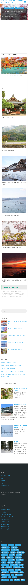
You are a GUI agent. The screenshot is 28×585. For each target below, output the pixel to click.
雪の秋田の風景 (5, 579)
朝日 (3, 567)
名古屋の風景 (14, 547)
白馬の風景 (4, 569)
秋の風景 (4, 296)
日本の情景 (4, 512)
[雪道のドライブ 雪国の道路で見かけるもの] (7, 430)
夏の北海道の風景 (5, 549)
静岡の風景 (16, 579)
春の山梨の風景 (13, 564)
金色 (9, 577)
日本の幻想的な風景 (6, 514)
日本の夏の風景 (5, 524)
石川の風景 (17, 569)
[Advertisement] (14, 34)
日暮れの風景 (11, 559)
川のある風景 (9, 296)
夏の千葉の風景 (14, 549)
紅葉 (3, 294)
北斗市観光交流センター (20, 404)
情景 (2, 478)
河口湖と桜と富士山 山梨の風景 (16, 342)
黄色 (23, 294)
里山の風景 (4, 577)
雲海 (11, 579)
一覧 (2, 483)
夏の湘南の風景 (20, 552)
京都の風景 (15, 296)
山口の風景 (12, 554)
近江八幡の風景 (18, 574)
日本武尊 (4, 562)
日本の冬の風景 (5, 529)
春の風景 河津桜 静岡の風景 (15, 328)
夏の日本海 (12, 552)
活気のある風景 (17, 567)
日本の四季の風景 (9, 7)
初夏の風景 (17, 545)
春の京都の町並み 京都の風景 (15, 349)
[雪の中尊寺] (7, 447)
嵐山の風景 (12, 291)
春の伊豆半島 (10, 562)
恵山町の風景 (18, 557)
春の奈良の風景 (5, 564)
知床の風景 (11, 569)
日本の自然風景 (5, 519)
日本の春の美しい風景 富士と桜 (16, 335)
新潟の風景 (4, 559)
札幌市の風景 (8, 567)
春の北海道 (17, 562)
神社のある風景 (5, 572)
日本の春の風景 (5, 521)
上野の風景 (4, 545)
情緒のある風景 (17, 294)
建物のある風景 (10, 557)
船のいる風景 (6, 291)
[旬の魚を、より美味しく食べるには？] (7, 393)
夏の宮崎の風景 (5, 552)
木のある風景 (20, 291)
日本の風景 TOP (5, 485)
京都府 (20, 296)
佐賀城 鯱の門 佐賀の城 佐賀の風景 (11, 365)
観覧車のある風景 (5, 574)
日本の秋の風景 (19, 7)
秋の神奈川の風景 (14, 572)
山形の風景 (18, 554)
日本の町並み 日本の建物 (7, 516)
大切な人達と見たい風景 (19, 293)
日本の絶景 (4, 293)
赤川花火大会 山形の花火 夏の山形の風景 (12, 371)
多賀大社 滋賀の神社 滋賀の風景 (10, 362)
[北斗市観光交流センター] (7, 409)
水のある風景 (10, 293)
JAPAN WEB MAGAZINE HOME (8, 488)
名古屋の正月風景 (5, 547)
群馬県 (21, 572)
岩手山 (3, 557)
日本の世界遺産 (19, 559)
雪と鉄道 (14, 577)
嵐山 (16, 291)
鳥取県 (22, 579)
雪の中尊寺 (16, 442)
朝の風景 (21, 564)
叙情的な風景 (8, 294)
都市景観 (3, 480)
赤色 (13, 294)
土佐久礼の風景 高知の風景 (8, 368)
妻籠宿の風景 (4, 554)
